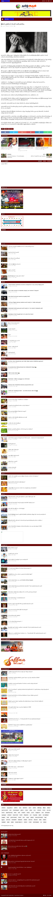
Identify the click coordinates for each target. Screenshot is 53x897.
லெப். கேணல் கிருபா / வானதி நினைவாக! (16, 597)
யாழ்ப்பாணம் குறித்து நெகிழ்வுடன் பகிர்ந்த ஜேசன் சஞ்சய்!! (19, 760)
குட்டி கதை (48, 810)
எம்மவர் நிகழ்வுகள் (16, 810)
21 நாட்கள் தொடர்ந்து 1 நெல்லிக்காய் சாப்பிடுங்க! (18, 399)
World (44, 822)
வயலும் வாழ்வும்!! (11, 328)
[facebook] (43, 1)
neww (12, 822)
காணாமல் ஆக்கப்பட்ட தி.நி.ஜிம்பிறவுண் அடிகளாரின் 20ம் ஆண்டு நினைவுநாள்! (24, 879)
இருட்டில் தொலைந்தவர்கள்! (13, 322)
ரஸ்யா (24, 817)
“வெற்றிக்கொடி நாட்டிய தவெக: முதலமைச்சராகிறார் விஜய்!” (20, 574)
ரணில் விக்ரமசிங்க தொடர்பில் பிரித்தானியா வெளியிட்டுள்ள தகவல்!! (21, 885)
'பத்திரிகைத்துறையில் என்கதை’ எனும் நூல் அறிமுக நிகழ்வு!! (20, 671)
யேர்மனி (19, 817)
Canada (25, 819)
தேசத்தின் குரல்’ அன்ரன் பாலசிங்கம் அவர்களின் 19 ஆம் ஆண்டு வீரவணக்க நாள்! (24, 627)
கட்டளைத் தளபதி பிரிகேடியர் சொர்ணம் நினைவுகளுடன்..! (19, 568)
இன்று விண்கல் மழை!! (12, 547)
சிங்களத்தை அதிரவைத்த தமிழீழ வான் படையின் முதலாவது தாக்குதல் (22, 591)
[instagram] (51, 1)
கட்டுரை (26, 810)
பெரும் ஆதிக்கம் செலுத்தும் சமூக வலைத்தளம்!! (18, 559)
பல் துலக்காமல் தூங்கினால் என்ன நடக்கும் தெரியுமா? (18, 405)
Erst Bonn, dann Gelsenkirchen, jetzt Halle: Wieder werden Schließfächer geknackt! (25, 361)
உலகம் (10, 810)
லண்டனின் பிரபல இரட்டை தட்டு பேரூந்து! (16, 508)
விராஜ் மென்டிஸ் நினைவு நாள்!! (14, 834)
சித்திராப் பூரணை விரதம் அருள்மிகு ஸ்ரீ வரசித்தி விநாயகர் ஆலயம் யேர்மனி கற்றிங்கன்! (25, 701)
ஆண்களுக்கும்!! (11, 352)
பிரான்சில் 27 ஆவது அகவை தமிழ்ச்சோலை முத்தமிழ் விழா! (20, 724)
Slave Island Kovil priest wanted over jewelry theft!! (19, 296)
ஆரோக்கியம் (25, 807)
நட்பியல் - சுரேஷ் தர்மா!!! (13, 346)
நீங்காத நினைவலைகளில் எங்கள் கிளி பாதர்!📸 (17, 846)
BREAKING (20, 819)
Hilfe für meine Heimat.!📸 (13, 373)
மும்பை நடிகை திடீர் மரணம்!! (14, 749)
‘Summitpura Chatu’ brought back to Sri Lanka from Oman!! (20, 314)
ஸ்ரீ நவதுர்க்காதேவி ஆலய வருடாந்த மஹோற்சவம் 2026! (19, 707)
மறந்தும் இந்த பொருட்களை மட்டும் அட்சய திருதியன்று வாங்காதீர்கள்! (22, 487)
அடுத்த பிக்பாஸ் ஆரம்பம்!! (13, 754)
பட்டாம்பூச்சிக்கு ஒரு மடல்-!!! (14, 340)
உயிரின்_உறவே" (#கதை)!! (13, 449)
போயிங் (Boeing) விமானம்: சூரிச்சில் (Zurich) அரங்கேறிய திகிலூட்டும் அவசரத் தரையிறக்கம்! (27, 514)
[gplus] (46, 1)
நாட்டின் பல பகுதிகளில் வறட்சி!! (42, 147)
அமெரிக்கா (3, 807)
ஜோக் (45, 817)
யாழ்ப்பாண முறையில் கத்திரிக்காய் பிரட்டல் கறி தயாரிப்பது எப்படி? (21, 246)
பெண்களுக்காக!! (11, 443)
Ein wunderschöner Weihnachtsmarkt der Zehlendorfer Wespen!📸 (22, 367)
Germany (3, 822)
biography (14, 819)
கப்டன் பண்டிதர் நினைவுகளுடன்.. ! (15, 621)
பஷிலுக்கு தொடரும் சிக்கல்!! (6, 147)
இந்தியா (44, 807)
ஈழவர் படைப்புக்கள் (5, 810)
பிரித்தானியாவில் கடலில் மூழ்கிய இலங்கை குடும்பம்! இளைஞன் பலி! (21, 496)
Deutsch (30, 819)
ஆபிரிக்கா (15, 807)
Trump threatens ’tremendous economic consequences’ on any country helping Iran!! (26, 284)
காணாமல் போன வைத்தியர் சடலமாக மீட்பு (25, 148)
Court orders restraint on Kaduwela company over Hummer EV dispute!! (23, 290)
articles (8, 819)
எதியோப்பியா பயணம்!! (12, 461)
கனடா (35, 810)
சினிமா (15, 812)
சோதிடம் (28, 812)
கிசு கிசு (44, 810)
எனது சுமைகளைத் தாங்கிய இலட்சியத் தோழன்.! (18, 609)
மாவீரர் (8, 817)
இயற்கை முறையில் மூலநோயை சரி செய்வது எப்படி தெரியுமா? (20, 429)
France (44, 819)
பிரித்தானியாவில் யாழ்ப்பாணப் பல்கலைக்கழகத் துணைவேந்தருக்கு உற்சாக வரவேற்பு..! (25, 520)
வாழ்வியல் (32, 817)
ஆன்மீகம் (34, 807)
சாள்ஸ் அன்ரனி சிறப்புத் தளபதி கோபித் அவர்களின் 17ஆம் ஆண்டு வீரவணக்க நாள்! (25, 585)
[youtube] (48, 1)
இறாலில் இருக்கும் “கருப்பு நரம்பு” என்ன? (16, 275)
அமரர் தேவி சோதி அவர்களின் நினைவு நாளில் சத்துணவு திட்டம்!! (21, 840)
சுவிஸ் (19, 812)
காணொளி (39, 810)
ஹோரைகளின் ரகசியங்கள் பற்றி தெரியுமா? (16, 481)
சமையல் (3, 812)
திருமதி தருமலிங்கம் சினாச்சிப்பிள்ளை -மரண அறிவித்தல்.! (20, 867)
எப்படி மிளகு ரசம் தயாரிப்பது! (14, 258)
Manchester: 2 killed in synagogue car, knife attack (19, 378)
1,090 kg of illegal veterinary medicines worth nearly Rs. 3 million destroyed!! (24, 302)
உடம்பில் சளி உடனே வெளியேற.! (14, 423)
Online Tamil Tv (18, 822)
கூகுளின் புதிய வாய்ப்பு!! (13, 553)
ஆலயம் (30, 807)
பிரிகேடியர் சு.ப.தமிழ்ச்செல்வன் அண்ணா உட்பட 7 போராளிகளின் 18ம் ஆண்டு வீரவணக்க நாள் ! (27, 633)
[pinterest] (50, 1)
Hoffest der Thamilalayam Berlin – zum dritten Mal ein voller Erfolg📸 (23, 390)
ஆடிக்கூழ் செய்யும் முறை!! (13, 252)
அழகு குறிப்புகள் (9, 807)
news (8, 822)
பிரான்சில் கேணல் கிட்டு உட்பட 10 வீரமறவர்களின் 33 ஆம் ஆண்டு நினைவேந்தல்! (24, 718)
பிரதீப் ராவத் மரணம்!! (12, 772)
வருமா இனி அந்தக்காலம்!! (13, 455)
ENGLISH (35, 819)
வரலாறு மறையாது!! (12, 467)
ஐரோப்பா (22, 810)
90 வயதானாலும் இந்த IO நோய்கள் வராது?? (17, 411)
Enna (40, 819)
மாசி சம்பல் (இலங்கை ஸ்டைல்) (14, 264)
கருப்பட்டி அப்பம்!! (11, 270)
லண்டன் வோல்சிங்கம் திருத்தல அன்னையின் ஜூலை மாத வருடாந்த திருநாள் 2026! (25, 526)
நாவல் (43, 812)
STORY (30, 822)
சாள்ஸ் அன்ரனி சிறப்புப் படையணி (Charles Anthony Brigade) (20, 580)
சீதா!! (9, 334)
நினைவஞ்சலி (47, 812)
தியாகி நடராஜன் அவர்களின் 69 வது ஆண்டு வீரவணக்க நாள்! (20, 603)
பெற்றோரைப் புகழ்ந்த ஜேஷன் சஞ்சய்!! (15, 778)
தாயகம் (32, 812)
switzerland (36, 822)
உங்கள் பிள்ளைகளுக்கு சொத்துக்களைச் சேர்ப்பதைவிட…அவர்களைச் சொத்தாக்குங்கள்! (26, 437)
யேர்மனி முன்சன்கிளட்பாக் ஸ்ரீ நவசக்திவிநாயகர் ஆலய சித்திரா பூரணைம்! (23, 695)
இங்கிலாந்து (39, 807)
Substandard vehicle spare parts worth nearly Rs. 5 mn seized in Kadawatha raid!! (25, 308)
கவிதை (31, 810)
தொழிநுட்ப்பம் (38, 812)
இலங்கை (7, 128)
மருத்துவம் (3, 817)
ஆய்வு (20, 807)
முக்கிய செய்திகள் (14, 817)
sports (25, 822)
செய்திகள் (11, 128)
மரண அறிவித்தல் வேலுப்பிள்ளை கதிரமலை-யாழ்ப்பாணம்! (19, 855)
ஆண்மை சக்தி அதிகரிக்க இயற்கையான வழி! (17, 417)
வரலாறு (27, 817)
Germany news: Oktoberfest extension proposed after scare (20, 384)
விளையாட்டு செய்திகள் (39, 817)
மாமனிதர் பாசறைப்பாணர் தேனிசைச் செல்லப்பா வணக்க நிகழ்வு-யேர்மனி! (22, 683)
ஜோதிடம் (3, 819)
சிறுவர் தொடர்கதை (9, 812)
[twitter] (44, 1)
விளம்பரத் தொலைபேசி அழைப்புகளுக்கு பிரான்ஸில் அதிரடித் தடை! (21, 502)
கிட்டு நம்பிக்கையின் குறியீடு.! (14, 615)
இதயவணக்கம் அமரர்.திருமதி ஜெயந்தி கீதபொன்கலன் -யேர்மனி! (21, 861)
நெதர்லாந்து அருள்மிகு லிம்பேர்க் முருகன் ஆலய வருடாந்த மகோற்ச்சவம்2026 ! (24, 677)
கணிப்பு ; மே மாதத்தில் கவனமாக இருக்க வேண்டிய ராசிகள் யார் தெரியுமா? (23, 476)
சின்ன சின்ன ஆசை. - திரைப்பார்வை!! (16, 766)
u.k (41, 822)
